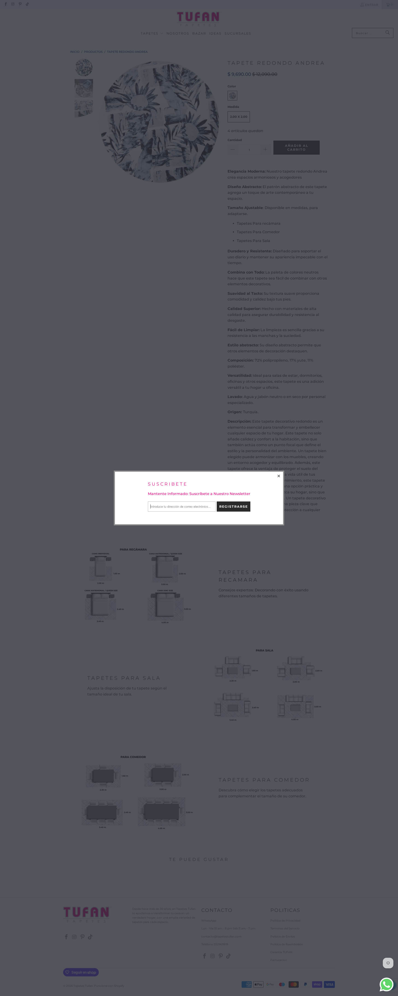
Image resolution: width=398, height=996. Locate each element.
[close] (279, 476)
